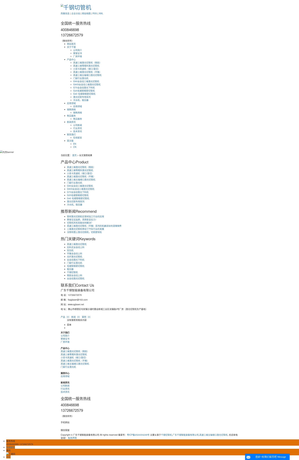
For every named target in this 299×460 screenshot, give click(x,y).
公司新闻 (77, 125)
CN (74, 146)
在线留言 (77, 137)
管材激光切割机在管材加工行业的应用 (85, 216)
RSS (95, 13)
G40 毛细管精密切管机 (84, 93)
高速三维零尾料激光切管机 (86, 65)
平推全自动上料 (74, 253)
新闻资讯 (71, 121)
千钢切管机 (72, 272)
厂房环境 (77, 56)
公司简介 (77, 50)
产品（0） (66, 316)
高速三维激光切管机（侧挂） (87, 62)
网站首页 (71, 43)
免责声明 (72, 437)
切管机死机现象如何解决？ (80, 222)
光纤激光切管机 (74, 256)
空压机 (70, 250)
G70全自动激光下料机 (84, 87)
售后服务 (71, 115)
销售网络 (71, 109)
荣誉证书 (77, 53)
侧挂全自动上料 (74, 275)
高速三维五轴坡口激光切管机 (87, 75)
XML (101, 13)
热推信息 (65, 13)
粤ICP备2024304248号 (138, 434)
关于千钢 (71, 46)
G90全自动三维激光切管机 (86, 81)
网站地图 (86, 13)
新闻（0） (76, 316)
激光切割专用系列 (82, 96)
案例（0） (87, 316)
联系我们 (71, 134)
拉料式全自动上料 (75, 247)
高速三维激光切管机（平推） (87, 71)
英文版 (70, 140)
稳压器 (70, 269)
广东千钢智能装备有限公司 (186, 434)
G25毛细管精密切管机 (84, 90)
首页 (74, 155)
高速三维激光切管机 (77, 244)
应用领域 (71, 103)
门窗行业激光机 (80, 78)
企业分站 (75, 13)
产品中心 (71, 59)
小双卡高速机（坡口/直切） (86, 68)
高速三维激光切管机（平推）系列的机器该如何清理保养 (94, 225)
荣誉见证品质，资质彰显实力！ (82, 219)
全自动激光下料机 (75, 259)
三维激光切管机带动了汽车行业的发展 (85, 228)
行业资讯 (77, 128)
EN (74, 143)
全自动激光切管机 (75, 278)
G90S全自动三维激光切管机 (87, 84)
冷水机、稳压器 (80, 100)
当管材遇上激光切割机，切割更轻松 (84, 232)
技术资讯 (77, 131)
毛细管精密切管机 (75, 265)
